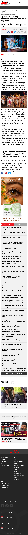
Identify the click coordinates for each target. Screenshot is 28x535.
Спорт (2, 463)
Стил (15, 469)
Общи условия (5, 485)
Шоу (15, 457)
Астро (15, 477)
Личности (16, 479)
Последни (7, 224)
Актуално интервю (19, 475)
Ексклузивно (5, 407)
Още (23, 7)
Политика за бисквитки (4, 488)
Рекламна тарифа (5, 483)
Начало (3, 10)
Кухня (15, 463)
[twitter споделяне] (15, 32)
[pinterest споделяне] (12, 32)
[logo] (5, 3)
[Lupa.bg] (3, 55)
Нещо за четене (5, 465)
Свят (18, 7)
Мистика (16, 471)
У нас (12, 7)
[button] (2, 416)
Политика (3, 461)
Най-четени (20, 224)
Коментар (16, 467)
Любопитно (5, 7)
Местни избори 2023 (6, 493)
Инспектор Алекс (19, 461)
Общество (4, 11)
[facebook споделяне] (8, 32)
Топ (25, 10)
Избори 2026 (4, 497)
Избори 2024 (4, 495)
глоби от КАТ (4, 491)
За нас (2, 481)
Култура (14, 10)
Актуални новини (19, 465)
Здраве (16, 459)
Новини (8, 10)
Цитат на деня (18, 473)
